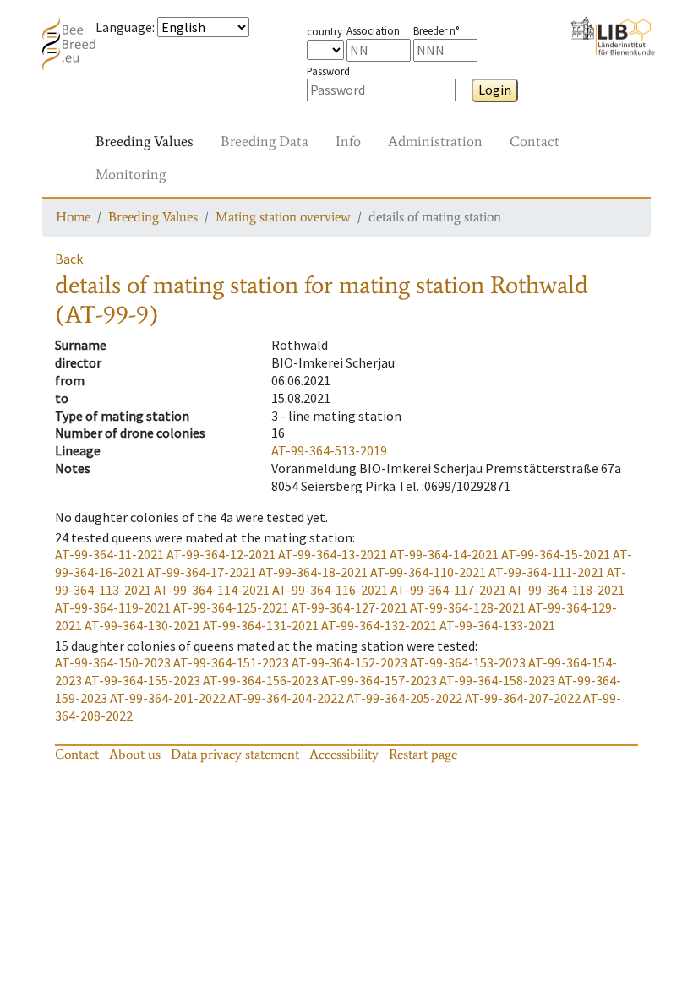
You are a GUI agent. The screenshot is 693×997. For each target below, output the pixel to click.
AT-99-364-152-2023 (349, 662)
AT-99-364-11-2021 (109, 554)
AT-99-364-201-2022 (168, 697)
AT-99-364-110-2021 (428, 572)
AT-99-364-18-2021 (313, 572)
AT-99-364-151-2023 (231, 662)
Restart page (423, 754)
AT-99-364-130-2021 (142, 625)
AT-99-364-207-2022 (523, 697)
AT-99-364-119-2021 (113, 607)
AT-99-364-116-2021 (330, 589)
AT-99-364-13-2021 (332, 554)
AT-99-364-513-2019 (329, 450)
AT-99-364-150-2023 (113, 662)
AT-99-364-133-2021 (497, 625)
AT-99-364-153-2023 (468, 662)
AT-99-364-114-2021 (212, 589)
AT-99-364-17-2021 (201, 572)
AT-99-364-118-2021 (567, 589)
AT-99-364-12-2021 (221, 554)
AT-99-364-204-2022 (286, 697)
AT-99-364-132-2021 (379, 625)
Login (494, 89)
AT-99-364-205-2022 (404, 697)
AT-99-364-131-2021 (261, 625)
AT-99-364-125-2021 (231, 607)
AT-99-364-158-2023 (497, 680)
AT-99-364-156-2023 (261, 680)
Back (69, 258)
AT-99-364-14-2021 (444, 554)
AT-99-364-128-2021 (468, 607)
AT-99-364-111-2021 (546, 572)
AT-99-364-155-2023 (142, 680)
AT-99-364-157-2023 (379, 680)
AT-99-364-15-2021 (555, 554)
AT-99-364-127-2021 (349, 607)
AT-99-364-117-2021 (448, 589)
